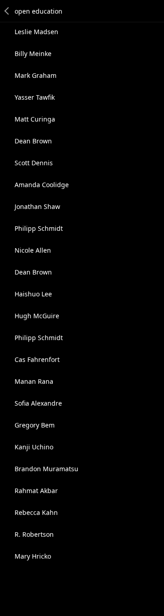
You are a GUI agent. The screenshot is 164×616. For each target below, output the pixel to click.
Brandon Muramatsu (46, 468)
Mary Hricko (33, 556)
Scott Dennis (34, 162)
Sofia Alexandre (38, 403)
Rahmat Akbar (36, 490)
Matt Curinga (35, 119)
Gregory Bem (35, 425)
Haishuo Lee (33, 294)
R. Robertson (34, 534)
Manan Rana (34, 381)
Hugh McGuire (37, 315)
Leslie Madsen (36, 31)
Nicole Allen (33, 250)
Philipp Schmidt (39, 228)
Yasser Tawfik (35, 97)
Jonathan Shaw (37, 206)
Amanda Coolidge (42, 184)
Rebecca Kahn (36, 512)
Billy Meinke (33, 53)
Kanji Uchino (34, 447)
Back (7, 11)
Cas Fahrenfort (37, 359)
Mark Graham (35, 75)
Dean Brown (33, 141)
